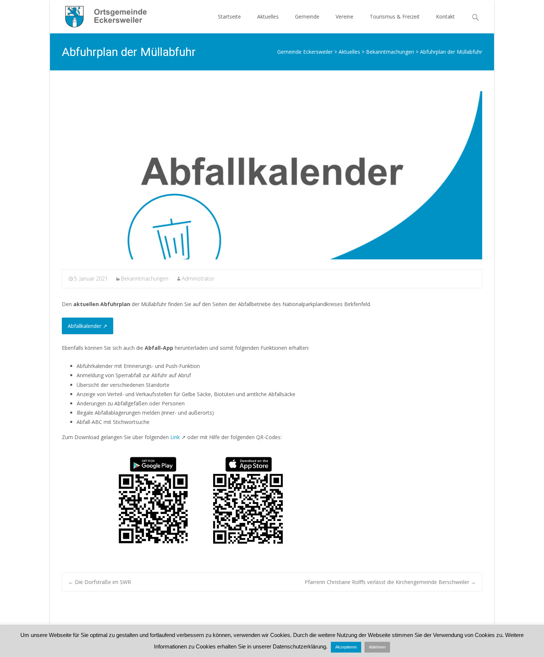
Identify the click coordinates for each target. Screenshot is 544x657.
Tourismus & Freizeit (395, 16)
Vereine (344, 16)
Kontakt (445, 16)
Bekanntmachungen (144, 278)
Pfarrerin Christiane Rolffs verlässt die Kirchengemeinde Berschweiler (390, 581)
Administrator (198, 278)
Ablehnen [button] (377, 647)
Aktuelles (268, 16)
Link (175, 437)
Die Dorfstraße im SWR (99, 581)
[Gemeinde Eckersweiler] (102, 15)
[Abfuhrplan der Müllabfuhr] (272, 175)
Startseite (229, 16)
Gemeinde (307, 16)
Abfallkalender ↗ (87, 325)
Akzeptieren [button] (346, 647)
